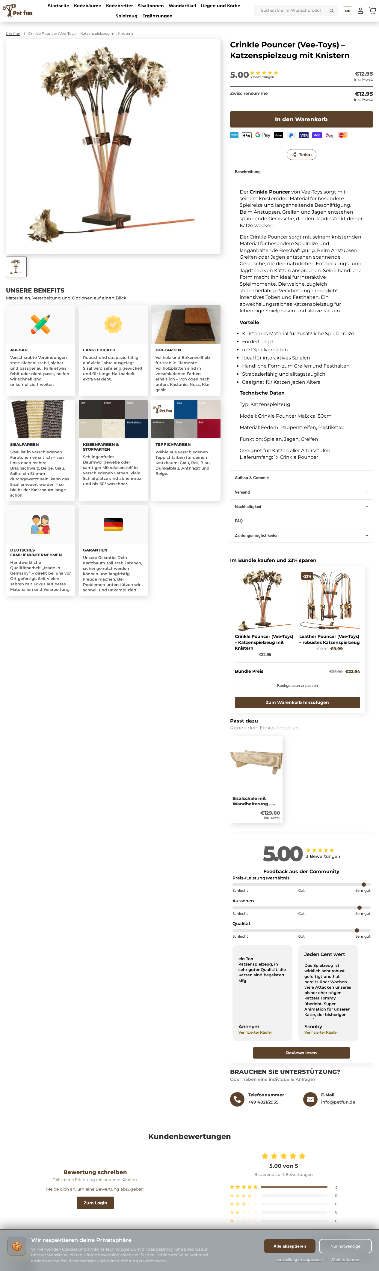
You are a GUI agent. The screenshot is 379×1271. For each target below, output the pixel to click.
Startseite (58, 5)
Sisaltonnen (151, 5)
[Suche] (331, 10)
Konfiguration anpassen (297, 686)
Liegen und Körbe (220, 5)
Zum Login (95, 1203)
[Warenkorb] (372, 10)
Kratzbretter (119, 5)
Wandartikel (182, 5)
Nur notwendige (345, 1246)
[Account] (360, 10)
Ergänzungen (157, 16)
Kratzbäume (87, 5)
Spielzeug (127, 16)
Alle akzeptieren (290, 1246)
